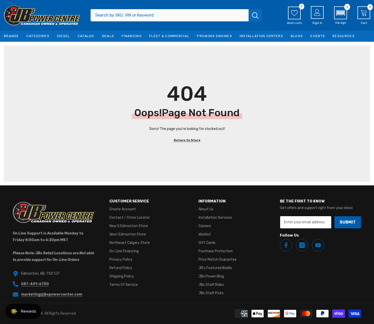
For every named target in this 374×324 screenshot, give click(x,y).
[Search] (176, 15)
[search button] (255, 15)
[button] (340, 15)
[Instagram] (302, 245)
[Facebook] (286, 245)
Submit (348, 222)
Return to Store (187, 140)
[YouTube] (318, 245)
